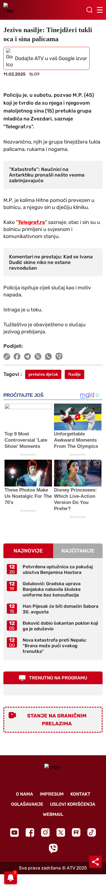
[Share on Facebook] (17, 356)
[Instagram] (45, 832)
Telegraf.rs (31, 222)
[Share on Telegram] (27, 356)
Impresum (52, 794)
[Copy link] (6, 356)
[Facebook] (29, 832)
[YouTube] (14, 832)
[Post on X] (38, 356)
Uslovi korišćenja (72, 804)
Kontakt (80, 794)
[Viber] (53, 848)
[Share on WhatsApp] (48, 356)
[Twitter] (61, 832)
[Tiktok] (91, 832)
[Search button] (89, 10)
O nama (24, 794)
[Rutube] (76, 832)
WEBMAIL (53, 814)
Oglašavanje (27, 804)
